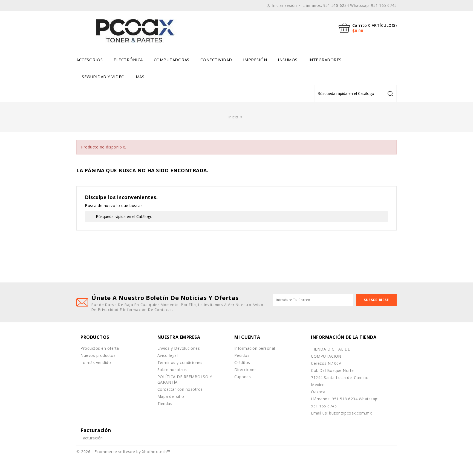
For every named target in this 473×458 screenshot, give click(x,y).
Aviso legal (167, 355)
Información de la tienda (343, 337)
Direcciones (245, 369)
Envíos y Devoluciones (178, 348)
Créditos (242, 362)
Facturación (91, 438)
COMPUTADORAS (171, 59)
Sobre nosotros (172, 369)
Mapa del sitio (170, 396)
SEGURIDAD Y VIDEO (103, 76)
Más (140, 76)
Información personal (254, 348)
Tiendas (164, 403)
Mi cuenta (247, 337)
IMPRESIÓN (255, 59)
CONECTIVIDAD (216, 59)
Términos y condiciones (180, 362)
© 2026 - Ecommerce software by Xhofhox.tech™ (123, 451)
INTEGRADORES (325, 59)
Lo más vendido (95, 362)
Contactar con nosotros (180, 389)
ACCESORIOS (89, 59)
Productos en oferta (99, 348)
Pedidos (242, 355)
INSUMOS (288, 59)
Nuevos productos (98, 355)
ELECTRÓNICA (128, 59)
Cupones (242, 376)
